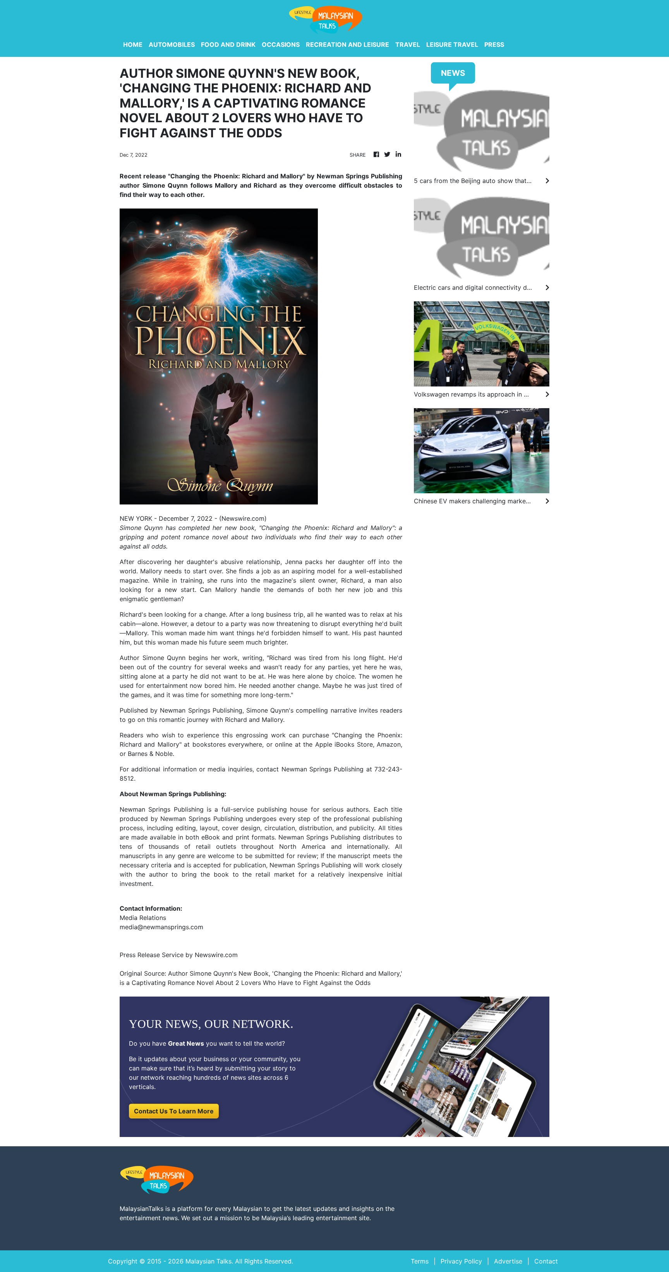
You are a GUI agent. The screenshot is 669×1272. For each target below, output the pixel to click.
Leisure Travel (452, 44)
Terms (420, 1261)
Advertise (508, 1261)
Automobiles (172, 44)
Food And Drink (228, 44)
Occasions (281, 44)
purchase (315, 735)
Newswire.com (242, 518)
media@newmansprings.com (161, 927)
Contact (546, 1261)
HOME (132, 44)
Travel (407, 44)
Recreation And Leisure (347, 44)
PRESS (494, 44)
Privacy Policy (461, 1261)
